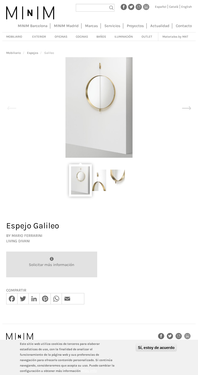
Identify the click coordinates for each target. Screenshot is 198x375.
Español (160, 7)
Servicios (112, 25)
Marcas (91, 25)
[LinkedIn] (146, 6)
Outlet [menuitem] (147, 36)
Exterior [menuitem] (39, 36)
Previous (11, 107)
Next (186, 107)
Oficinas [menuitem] (61, 36)
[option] (99, 107)
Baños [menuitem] (101, 36)
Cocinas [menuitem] (82, 36)
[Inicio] (30, 12)
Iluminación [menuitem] (123, 36)
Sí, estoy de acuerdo (156, 347)
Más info (89, 370)
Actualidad (159, 25)
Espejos (32, 53)
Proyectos (135, 25)
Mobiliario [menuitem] (14, 36)
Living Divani (18, 241)
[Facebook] (124, 6)
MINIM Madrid (66, 25)
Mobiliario (13, 53)
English (186, 7)
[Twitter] (131, 6)
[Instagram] (139, 6)
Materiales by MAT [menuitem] (175, 36)
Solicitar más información (51, 264)
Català (173, 7)
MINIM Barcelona (32, 25)
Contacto (184, 25)
